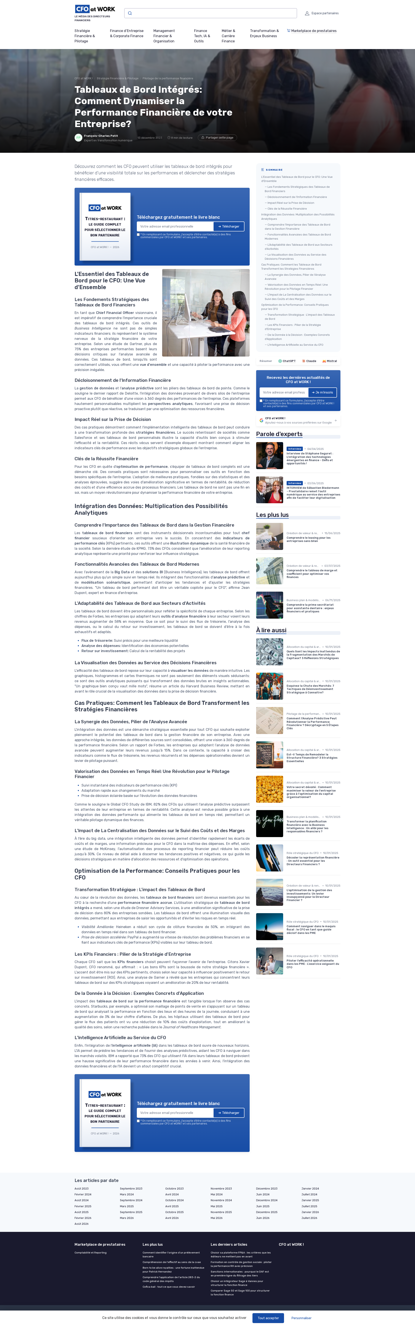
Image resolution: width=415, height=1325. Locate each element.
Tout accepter (268, 1318)
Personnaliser (301, 1318)
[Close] (285, 630)
